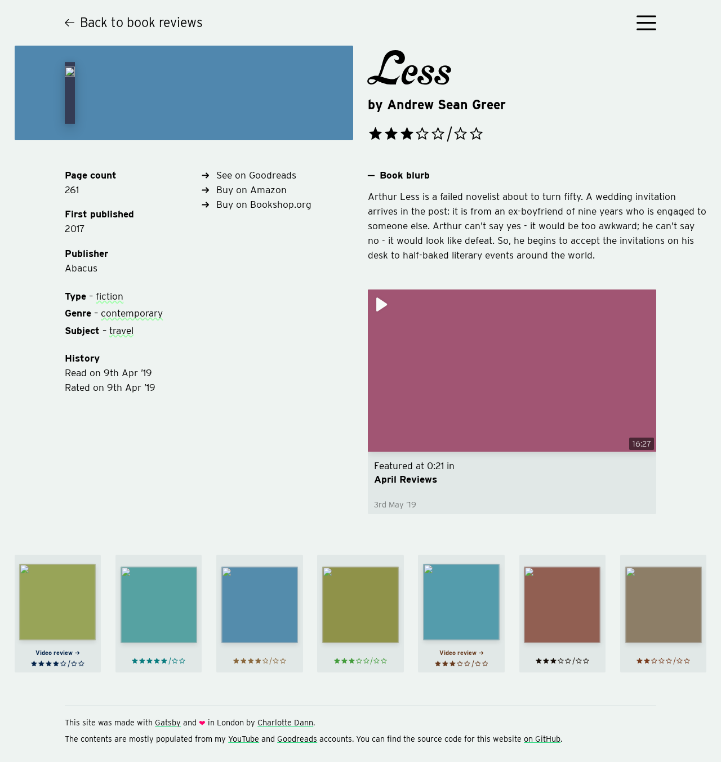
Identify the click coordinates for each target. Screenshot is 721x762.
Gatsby (168, 722)
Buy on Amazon (251, 189)
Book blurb (405, 175)
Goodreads (297, 738)
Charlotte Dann (285, 722)
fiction (109, 296)
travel (121, 330)
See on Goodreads (256, 175)
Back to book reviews (141, 22)
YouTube (243, 738)
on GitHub (542, 738)
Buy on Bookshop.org (263, 204)
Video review (54, 653)
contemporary (132, 313)
